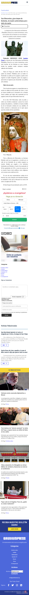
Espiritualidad (5, 10)
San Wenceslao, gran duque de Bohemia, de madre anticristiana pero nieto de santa (14, 21)
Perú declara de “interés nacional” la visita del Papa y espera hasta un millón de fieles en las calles (14, 430)
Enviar (6, 315)
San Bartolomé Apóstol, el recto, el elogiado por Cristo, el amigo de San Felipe (14, 333)
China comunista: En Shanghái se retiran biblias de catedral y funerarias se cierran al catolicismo (14, 467)
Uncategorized (4, 276)
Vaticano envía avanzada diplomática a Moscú (13, 394)
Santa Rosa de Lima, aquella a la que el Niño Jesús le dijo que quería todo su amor (14, 351)
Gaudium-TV (4, 272)
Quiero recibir (14, 529)
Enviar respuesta (16, 296)
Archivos (8, 571)
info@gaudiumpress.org (14, 577)
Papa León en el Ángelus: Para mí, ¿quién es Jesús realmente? (14, 503)
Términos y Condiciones (22, 593)
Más (4, 345)
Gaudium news (4, 13)
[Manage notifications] (25, 592)
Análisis (3, 269)
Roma (2, 275)
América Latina (4, 267)
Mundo (2, 273)
